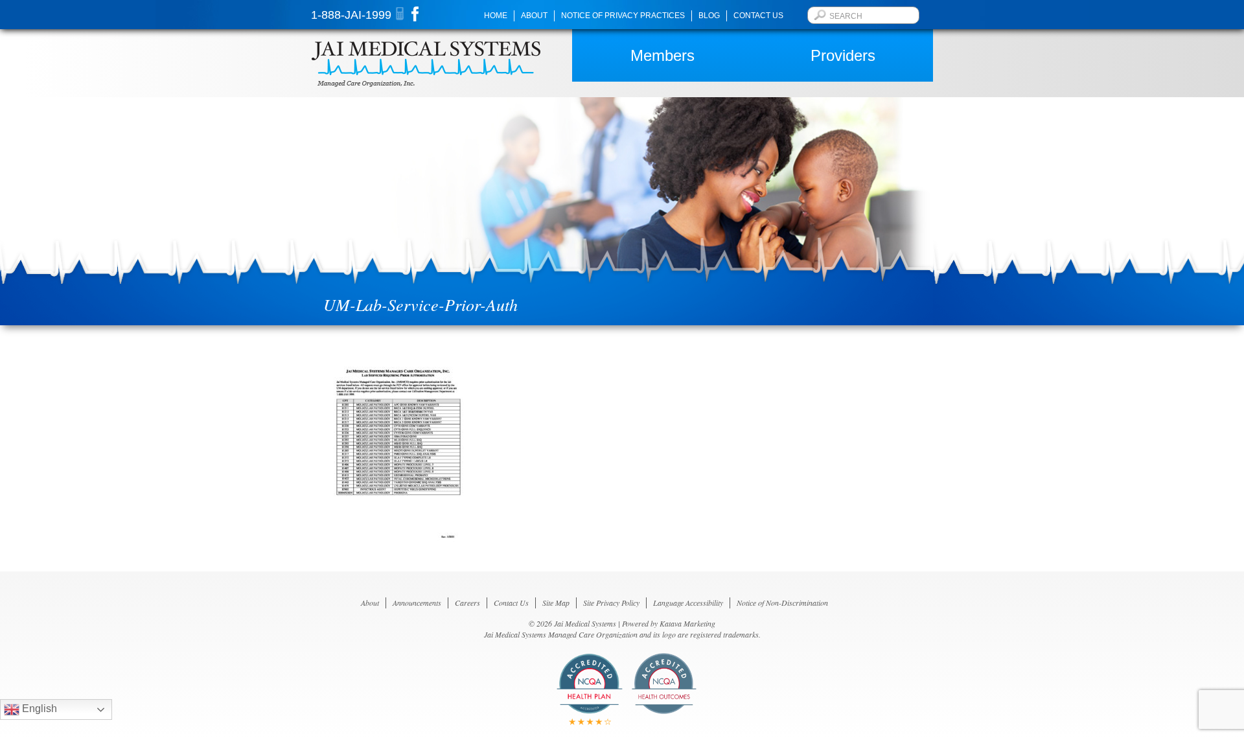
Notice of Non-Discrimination (782, 602)
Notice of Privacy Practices (623, 15)
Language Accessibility (688, 602)
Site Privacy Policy (611, 602)
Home (495, 15)
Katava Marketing (687, 623)
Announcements (417, 602)
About (534, 15)
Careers (467, 602)
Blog (709, 15)
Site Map (556, 602)
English (38, 708)
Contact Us (758, 15)
